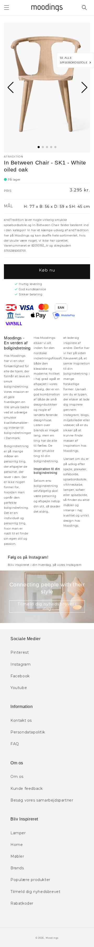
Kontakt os (21, 720)
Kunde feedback (26, 788)
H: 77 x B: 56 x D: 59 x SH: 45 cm (57, 206)
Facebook (20, 676)
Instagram (20, 664)
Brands (17, 868)
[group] (47, 88)
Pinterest (19, 652)
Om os (17, 776)
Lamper (18, 833)
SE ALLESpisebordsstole (74, 60)
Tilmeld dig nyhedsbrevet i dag (47, 606)
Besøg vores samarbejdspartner (41, 800)
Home (16, 844)
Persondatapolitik (27, 732)
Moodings (52, 938)
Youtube (18, 687)
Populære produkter (30, 879)
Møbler (17, 856)
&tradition (13, 156)
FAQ (14, 743)
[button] (6, 7)
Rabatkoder (21, 903)
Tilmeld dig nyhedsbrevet (35, 891)
